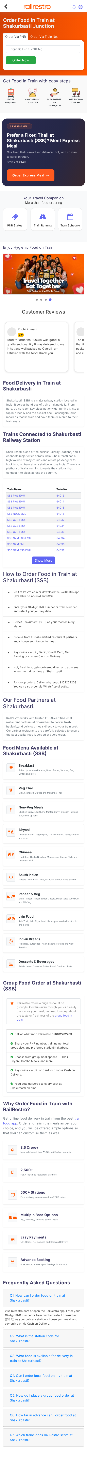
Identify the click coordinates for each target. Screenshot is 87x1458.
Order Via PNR (15, 37)
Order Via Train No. (44, 37)
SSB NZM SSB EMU (19, 538)
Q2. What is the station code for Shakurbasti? (34, 1338)
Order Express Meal (28, 175)
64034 (60, 525)
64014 (60, 501)
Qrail (56, 1454)
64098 (60, 550)
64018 (60, 513)
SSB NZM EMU (16, 544)
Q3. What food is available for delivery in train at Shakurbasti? (41, 1358)
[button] (37, 300)
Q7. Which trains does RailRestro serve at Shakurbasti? (41, 1437)
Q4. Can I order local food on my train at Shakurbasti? (41, 1378)
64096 (60, 544)
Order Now (20, 60)
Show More (43, 560)
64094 (60, 538)
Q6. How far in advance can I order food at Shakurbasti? (43, 1417)
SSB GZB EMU (16, 519)
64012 (60, 495)
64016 (60, 507)
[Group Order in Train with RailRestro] (43, 274)
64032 (60, 519)
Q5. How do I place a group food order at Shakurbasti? (42, 1397)
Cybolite (47, 1454)
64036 (60, 531)
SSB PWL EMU (16, 495)
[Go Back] (6, 6)
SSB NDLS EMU (16, 513)
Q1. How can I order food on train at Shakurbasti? (37, 1297)
